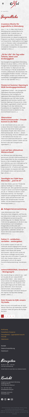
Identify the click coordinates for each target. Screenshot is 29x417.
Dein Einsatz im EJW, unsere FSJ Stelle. (13, 301)
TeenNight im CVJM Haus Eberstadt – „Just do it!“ (12, 179)
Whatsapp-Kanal (5, 393)
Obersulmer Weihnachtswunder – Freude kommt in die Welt (13, 119)
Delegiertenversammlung (15, 209)
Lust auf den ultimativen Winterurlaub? (12, 151)
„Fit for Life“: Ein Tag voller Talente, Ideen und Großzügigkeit (12, 56)
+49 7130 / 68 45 (7, 388)
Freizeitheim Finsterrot (8, 332)
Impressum (4, 351)
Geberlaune (4, 339)
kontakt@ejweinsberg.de (7, 389)
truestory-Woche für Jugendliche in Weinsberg (12, 25)
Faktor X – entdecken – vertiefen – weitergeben (11, 240)
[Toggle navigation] (3, 3)
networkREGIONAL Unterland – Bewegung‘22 (14, 270)
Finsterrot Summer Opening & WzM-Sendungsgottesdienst (14, 86)
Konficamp (4, 329)
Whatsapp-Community (6, 392)
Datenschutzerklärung (8, 348)
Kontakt (3, 346)
